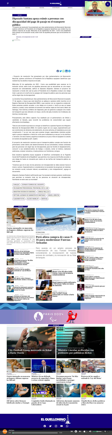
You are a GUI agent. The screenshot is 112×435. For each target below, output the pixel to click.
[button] (16, 184)
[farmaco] (10, 279)
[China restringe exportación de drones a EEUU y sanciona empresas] (80, 297)
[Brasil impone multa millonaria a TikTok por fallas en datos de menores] (80, 230)
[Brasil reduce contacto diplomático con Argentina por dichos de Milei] (80, 278)
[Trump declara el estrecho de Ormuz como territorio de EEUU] (80, 239)
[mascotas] (19, 372)
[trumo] (80, 259)
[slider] (12, 433)
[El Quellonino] (8, 4)
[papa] (80, 287)
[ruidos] (10, 261)
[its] (10, 288)
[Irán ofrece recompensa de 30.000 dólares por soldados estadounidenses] (80, 249)
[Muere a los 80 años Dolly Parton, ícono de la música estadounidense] (80, 221)
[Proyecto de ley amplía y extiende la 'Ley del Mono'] (10, 270)
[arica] (10, 297)
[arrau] (10, 252)
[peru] (80, 268)
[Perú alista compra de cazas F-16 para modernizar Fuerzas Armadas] (80, 211)
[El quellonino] (56, 5)
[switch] (85, 431)
